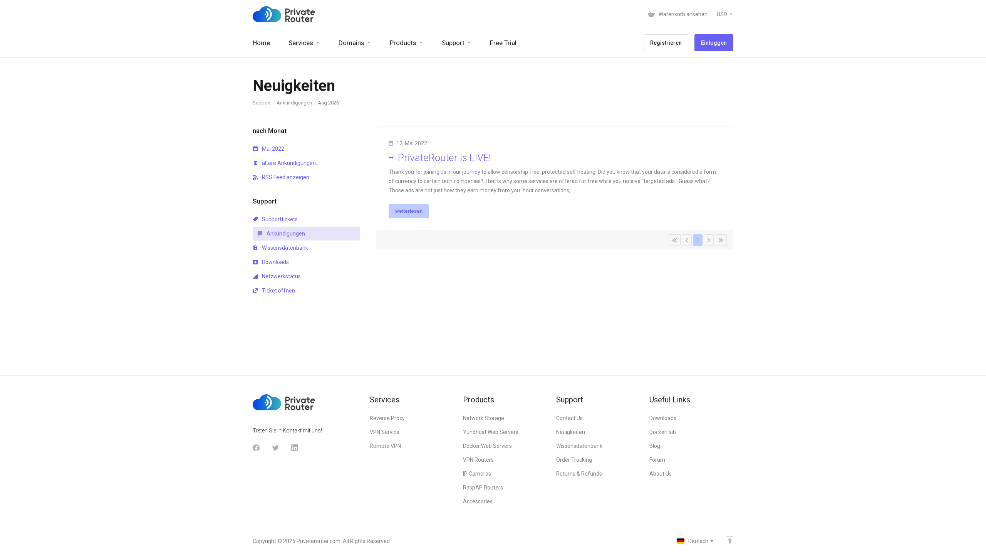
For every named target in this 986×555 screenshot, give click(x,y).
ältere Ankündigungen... (290, 163)
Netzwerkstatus (281, 276)
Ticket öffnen (278, 291)
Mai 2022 (272, 149)
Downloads (275, 262)
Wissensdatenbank (284, 248)
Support (262, 103)
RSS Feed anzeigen (285, 177)
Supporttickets (279, 219)
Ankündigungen (294, 103)
